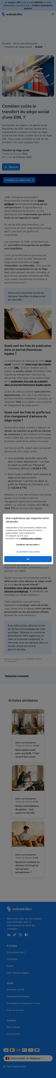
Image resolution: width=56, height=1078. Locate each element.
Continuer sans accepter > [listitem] (28, 544)
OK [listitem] (28, 559)
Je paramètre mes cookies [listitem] (28, 552)
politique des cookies (31, 538)
